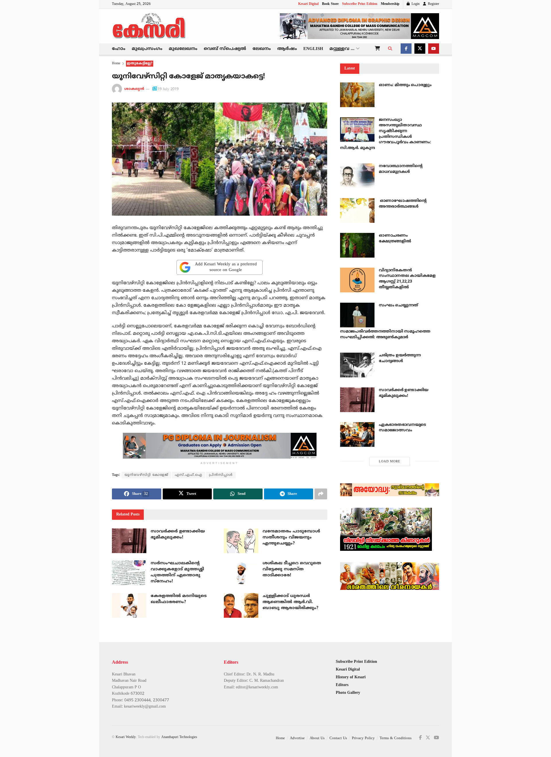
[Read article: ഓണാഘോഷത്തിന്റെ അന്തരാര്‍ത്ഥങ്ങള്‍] (357, 210)
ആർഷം (287, 49)
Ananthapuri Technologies (179, 737)
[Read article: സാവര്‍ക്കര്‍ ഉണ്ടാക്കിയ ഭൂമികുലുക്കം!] (129, 540)
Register (433, 4)
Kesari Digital (308, 4)
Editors (342, 685)
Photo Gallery (348, 692)
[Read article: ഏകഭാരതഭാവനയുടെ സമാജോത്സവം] (357, 434)
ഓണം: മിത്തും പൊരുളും (405, 85)
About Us (317, 738)
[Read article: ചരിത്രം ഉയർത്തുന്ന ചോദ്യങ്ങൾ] (357, 365)
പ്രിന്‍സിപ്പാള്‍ (221, 475)
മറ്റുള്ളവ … (341, 49)
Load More (389, 461)
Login (415, 4)
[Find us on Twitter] (419, 49)
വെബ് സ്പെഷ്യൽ (225, 49)
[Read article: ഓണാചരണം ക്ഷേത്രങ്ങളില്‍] (357, 245)
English (313, 49)
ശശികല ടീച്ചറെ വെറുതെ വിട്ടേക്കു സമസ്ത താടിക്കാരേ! (292, 569)
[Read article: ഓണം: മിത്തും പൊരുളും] (357, 94)
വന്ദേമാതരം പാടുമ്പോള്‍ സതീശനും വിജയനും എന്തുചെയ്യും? (291, 537)
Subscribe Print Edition (359, 4)
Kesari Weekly (126, 737)
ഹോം (118, 49)
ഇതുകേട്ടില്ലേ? (139, 63)
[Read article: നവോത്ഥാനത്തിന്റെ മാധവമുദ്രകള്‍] (357, 175)
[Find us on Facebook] (406, 49)
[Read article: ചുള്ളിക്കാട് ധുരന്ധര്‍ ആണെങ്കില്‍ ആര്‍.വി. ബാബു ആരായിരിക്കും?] (241, 605)
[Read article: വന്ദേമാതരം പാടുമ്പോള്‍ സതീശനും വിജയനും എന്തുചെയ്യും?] (241, 540)
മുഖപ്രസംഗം (147, 49)
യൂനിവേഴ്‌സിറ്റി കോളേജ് (146, 475)
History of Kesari (351, 677)
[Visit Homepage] (149, 26)
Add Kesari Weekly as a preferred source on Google (226, 267)
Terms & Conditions (396, 738)
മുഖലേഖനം (183, 49)
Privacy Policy (363, 738)
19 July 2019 (168, 89)
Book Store (330, 4)
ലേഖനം (262, 49)
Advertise (297, 738)
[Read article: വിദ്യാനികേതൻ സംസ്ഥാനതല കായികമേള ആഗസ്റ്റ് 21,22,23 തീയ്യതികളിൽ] (357, 280)
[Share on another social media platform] (321, 493)
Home (116, 63)
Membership (390, 4)
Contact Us (338, 738)
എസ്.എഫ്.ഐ (188, 475)
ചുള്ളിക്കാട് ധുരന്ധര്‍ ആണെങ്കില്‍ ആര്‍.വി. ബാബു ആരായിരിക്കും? (290, 602)
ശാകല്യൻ (134, 89)
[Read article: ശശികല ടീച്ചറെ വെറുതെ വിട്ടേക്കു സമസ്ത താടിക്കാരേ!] (241, 572)
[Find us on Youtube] (433, 49)
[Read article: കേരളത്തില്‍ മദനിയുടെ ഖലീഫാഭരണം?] (129, 605)
